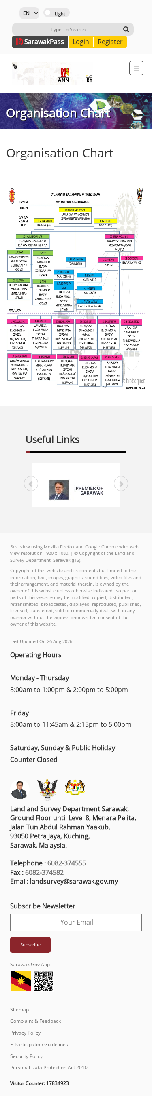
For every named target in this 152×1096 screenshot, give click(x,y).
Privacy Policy (25, 1032)
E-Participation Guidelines (39, 1044)
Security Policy (26, 1056)
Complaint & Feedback (35, 1021)
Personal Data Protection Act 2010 (49, 1067)
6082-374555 (66, 863)
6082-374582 (44, 872)
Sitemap (19, 1009)
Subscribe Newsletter (42, 905)
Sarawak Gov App (30, 964)
